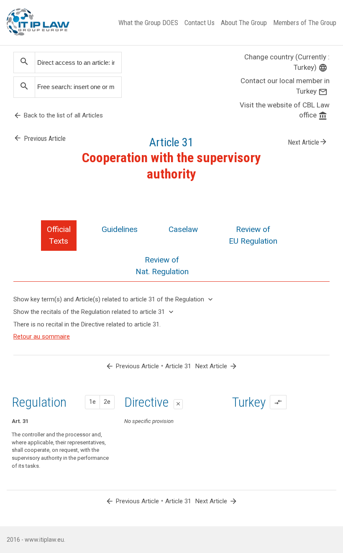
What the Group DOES (148, 22)
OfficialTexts (59, 235)
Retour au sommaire (41, 336)
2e (107, 401)
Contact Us (199, 22)
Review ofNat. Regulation (162, 265)
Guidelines (120, 229)
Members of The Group (304, 22)
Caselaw (183, 229)
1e (92, 401)
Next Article (308, 142)
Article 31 (178, 366)
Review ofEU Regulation (253, 235)
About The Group (244, 22)
